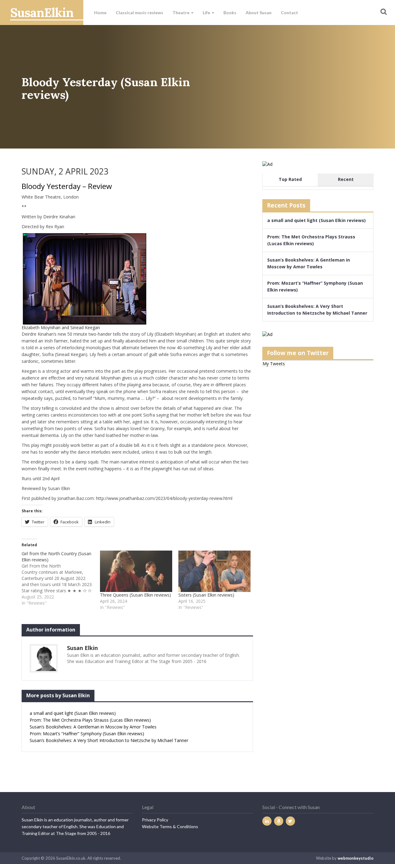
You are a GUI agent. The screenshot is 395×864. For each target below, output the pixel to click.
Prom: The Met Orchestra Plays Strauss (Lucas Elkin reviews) (90, 720)
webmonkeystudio (355, 858)
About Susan (259, 12)
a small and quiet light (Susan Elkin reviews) (73, 713)
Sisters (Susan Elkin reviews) (206, 595)
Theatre (181, 12)
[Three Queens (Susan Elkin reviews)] (136, 571)
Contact (289, 12)
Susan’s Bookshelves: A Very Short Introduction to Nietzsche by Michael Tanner (109, 740)
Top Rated (290, 179)
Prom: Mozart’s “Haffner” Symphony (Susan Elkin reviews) (87, 733)
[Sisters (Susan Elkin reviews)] (214, 571)
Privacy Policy (155, 819)
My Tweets (274, 364)
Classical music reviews (139, 12)
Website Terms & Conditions (170, 826)
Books (229, 12)
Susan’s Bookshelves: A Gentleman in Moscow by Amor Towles (93, 727)
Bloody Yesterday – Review (67, 186)
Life (207, 12)
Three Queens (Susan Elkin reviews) (135, 595)
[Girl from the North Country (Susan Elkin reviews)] (61, 578)
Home (100, 12)
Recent (346, 179)
